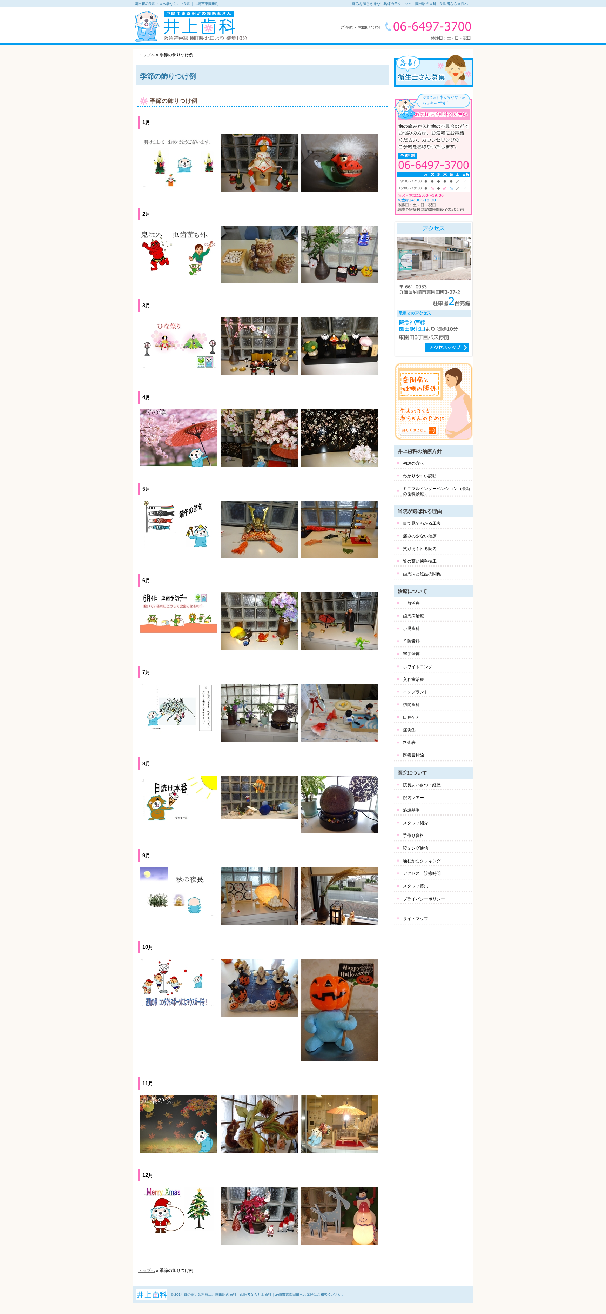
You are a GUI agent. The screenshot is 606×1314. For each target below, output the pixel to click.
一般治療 (411, 603)
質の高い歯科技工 (420, 561)
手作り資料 (413, 835)
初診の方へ (413, 463)
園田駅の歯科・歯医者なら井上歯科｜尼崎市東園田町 (177, 4)
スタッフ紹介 (415, 822)
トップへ (146, 55)
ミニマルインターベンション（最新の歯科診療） (436, 491)
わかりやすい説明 (420, 476)
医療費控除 (413, 755)
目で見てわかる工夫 (422, 523)
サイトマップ (415, 918)
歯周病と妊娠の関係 (422, 573)
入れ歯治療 (413, 679)
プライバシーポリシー (424, 899)
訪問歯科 (411, 704)
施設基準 (411, 810)
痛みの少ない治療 (420, 536)
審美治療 (411, 654)
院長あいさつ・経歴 (422, 785)
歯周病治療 (413, 616)
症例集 (409, 730)
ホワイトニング (417, 666)
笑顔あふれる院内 (420, 548)
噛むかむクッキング (422, 860)
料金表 (409, 742)
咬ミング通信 (415, 848)
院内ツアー (413, 797)
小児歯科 (411, 628)
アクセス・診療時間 (422, 873)
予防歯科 (411, 641)
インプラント (415, 692)
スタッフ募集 (415, 886)
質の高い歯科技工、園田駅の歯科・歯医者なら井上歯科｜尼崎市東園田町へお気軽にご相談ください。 (264, 1294)
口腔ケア (411, 717)
